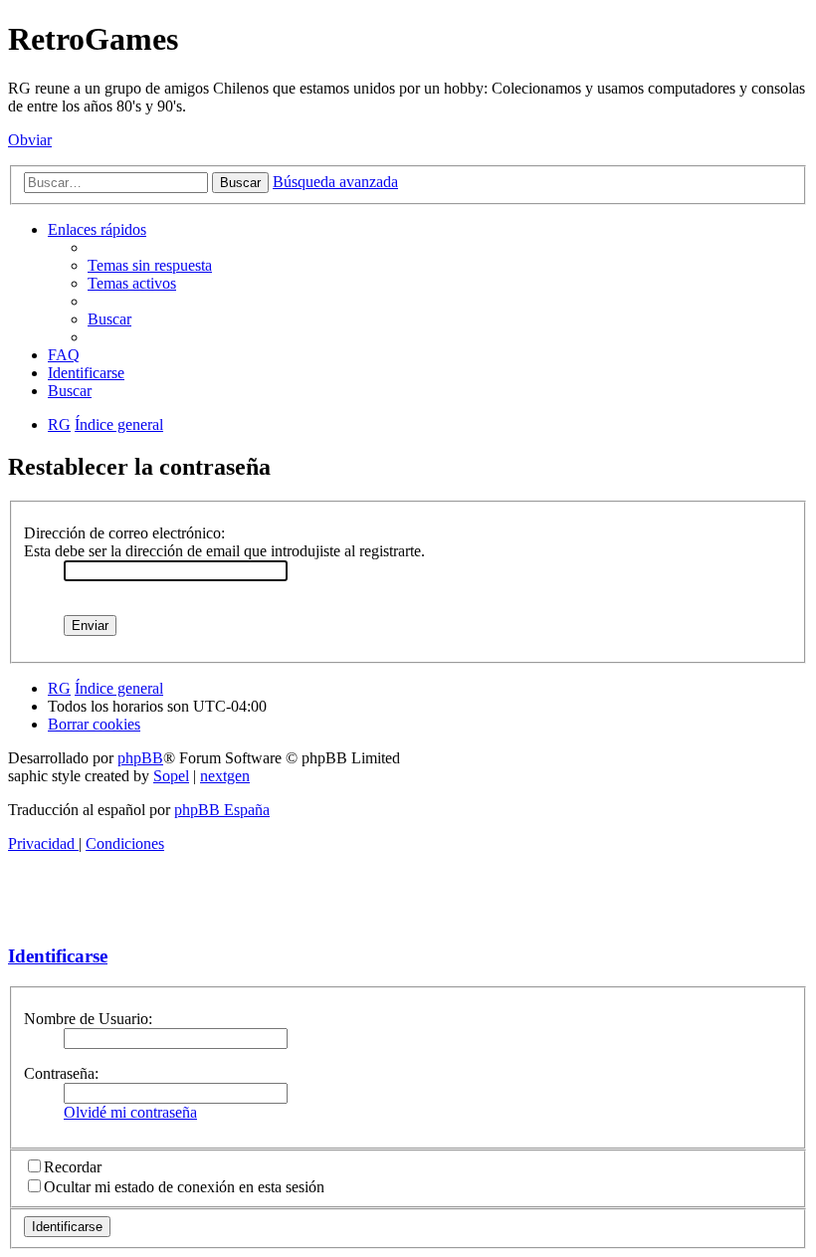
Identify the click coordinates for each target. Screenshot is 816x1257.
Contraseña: (61, 1073)
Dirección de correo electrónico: (124, 532)
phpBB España (222, 809)
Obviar (30, 139)
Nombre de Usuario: (88, 1018)
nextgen (225, 775)
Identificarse (57, 955)
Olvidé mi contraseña (130, 1112)
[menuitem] (150, 265)
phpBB (140, 757)
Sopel (171, 775)
